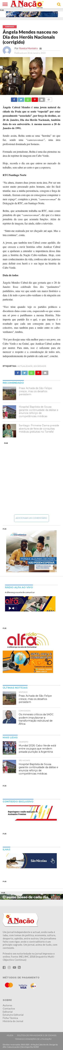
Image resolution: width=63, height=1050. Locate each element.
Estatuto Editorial (13, 1014)
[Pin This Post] (35, 98)
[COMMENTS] (48, 98)
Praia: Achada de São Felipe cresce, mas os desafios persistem (35, 391)
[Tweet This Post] (21, 98)
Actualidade (25, 366)
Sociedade (40, 366)
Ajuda (10, 1035)
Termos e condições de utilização (33, 1039)
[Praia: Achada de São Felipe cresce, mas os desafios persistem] (9, 393)
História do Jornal (13, 1021)
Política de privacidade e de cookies (36, 1035)
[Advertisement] (31, 478)
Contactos (9, 1008)
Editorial (8, 1011)
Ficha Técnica (10, 1018)
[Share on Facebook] (14, 98)
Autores (7, 1005)
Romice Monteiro (28, 48)
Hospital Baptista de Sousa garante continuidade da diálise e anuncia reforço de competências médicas (38, 411)
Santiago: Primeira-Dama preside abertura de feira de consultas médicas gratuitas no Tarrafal (39, 428)
